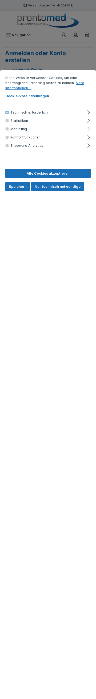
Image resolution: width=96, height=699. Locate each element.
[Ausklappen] (89, 111)
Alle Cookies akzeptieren (48, 173)
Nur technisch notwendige (58, 187)
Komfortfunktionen (25, 137)
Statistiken (19, 121)
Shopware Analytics (26, 146)
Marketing (18, 129)
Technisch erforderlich (29, 112)
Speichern (18, 187)
